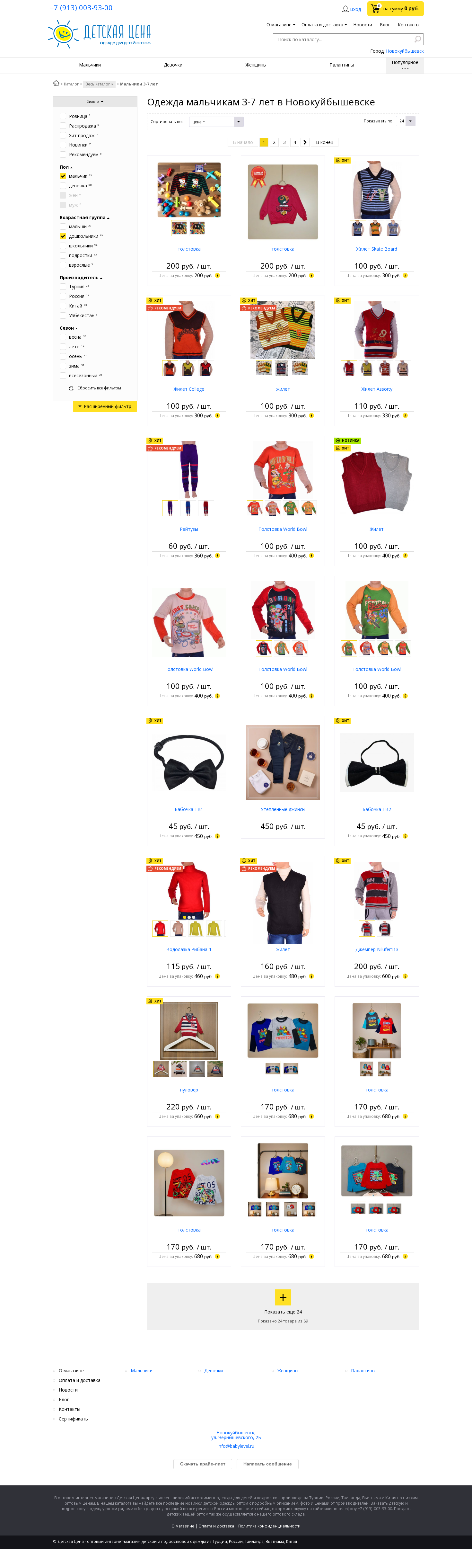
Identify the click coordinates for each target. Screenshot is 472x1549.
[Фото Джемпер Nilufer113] (376, 890)
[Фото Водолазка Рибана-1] (189, 890)
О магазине (182, 1526)
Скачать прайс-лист (202, 1463)
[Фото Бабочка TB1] (189, 762)
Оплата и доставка (216, 1526)
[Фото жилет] (282, 329)
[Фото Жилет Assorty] (377, 329)
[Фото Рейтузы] (189, 470)
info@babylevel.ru (236, 1446)
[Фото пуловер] (189, 1030)
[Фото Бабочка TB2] (377, 762)
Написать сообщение (267, 1463)
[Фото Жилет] (377, 482)
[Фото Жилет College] (189, 329)
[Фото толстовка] (189, 189)
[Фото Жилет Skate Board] (377, 189)
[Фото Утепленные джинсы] (283, 762)
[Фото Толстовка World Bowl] (283, 470)
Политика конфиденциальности (269, 1526)
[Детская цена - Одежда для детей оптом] (99, 23)
